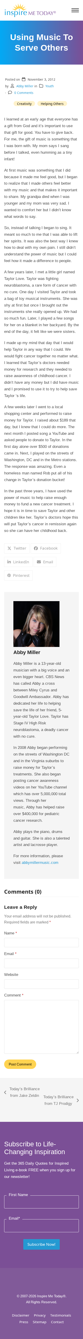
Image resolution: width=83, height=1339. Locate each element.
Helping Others (52, 103)
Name (10, 933)
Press (23, 1322)
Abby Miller (24, 86)
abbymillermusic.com (40, 862)
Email (10, 954)
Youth (49, 86)
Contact (57, 1322)
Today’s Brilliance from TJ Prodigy (58, 1101)
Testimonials (60, 1315)
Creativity (24, 103)
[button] (75, 10)
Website (11, 974)
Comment (14, 995)
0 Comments (23, 92)
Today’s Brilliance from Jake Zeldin (22, 1093)
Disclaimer (20, 1315)
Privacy (40, 1315)
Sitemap (39, 1322)
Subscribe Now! (41, 1244)
